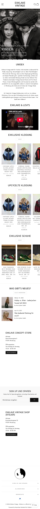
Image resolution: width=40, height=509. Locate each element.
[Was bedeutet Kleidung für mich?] (7, 315)
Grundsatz (20, 494)
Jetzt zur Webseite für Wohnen (16, 54)
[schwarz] (9, 178)
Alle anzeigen (20, 292)
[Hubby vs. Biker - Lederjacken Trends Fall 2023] (7, 302)
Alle (20, 139)
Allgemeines (20, 489)
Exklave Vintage (20, 4)
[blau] (7, 178)
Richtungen (11, 352)
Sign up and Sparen (19, 483)
